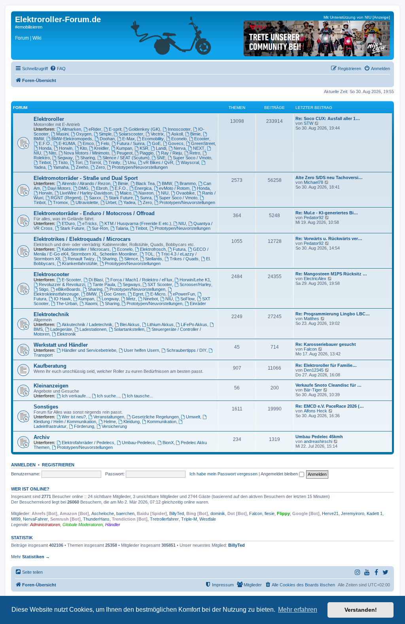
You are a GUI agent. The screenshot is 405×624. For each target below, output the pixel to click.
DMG (83, 188)
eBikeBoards (68, 289)
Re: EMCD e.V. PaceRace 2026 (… (329, 406)
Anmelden (23, 464)
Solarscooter (131, 134)
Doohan (107, 138)
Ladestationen (92, 329)
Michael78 (313, 182)
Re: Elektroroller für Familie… (326, 365)
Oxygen (83, 134)
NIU (164, 193)
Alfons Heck (315, 410)
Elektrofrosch (153, 249)
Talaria (121, 228)
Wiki (37, 38)
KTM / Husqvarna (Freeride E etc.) (137, 223)
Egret (138, 294)
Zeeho (82, 167)
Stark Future (121, 197)
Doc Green (114, 294)
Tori (78, 162)
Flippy (283, 513)
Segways (131, 284)
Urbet (111, 202)
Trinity (114, 162)
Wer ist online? (30, 489)
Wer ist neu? (74, 416)
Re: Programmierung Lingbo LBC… (332, 313)
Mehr (30, 556)
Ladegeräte (61, 329)
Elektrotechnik (51, 314)
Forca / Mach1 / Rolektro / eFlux (141, 279)
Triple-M (189, 519)
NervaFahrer (35, 519)
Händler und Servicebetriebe (89, 350)
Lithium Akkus (160, 324)
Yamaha (60, 167)
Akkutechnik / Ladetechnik (87, 324)
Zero (100, 167)
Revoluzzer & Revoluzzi (62, 284)
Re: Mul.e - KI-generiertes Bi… (326, 212)
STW (308, 123)
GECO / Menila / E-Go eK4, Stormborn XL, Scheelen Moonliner (121, 251)
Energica (142, 188)
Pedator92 (314, 217)
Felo (105, 143)
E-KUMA (67, 143)
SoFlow (187, 298)
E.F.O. (45, 143)
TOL (149, 254)
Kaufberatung (50, 366)
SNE (161, 157)
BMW (167, 183)
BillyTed (176, 513)
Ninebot (150, 298)
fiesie (269, 513)
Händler (112, 524)
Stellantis (153, 258)
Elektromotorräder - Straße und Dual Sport (86, 178)
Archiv (41, 437)
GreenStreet (203, 143)
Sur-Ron (100, 228)
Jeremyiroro (352, 513)
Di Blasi (96, 279)
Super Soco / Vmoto (192, 157)
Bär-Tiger (313, 389)
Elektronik (66, 334)
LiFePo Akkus (194, 324)
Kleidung (131, 421)
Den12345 (314, 370)
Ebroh (102, 188)
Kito (83, 148)
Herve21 (330, 513)
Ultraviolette (87, 202)
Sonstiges (46, 407)
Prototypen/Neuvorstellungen (140, 167)
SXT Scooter (160, 284)
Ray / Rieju (171, 153)
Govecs (176, 143)
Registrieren (58, 464)
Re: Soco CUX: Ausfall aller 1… (327, 118)
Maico (125, 193)
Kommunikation (161, 421)
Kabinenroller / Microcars (86, 249)
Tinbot (45, 162)
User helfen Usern (141, 350)
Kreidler (101, 148)
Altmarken (71, 129)
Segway (65, 157)
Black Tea (145, 183)
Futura (179, 249)
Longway (110, 298)
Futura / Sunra (130, 143)
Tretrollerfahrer (164, 519)
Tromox (60, 202)
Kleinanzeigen (51, 386)
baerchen (125, 513)
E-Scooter (71, 279)
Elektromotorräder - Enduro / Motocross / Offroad (94, 213)
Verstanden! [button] (360, 610)
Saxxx (95, 197)
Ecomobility (153, 138)
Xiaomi (91, 303)
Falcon (310, 349)
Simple (105, 134)
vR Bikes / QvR (158, 162)
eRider (95, 129)
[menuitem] (58, 68)
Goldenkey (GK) (144, 129)
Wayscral (190, 162)
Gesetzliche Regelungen (155, 416)
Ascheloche (102, 513)
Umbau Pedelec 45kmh (319, 436)
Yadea (129, 202)
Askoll (177, 134)
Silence (131, 258)
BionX (168, 442)
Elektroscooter (51, 274)
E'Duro (68, 223)
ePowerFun (184, 294)
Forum (22, 38)
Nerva (179, 148)
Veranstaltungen (108, 416)
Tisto (63, 162)
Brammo (188, 183)
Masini (62, 134)
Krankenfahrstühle (79, 263)
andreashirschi (318, 441)
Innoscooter (179, 129)
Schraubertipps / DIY (186, 350)
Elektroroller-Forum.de (58, 19)
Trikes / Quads (184, 258)
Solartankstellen (129, 329)
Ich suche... (108, 395)
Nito (52, 153)
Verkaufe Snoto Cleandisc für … (328, 385)
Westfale (207, 519)
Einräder (198, 303)
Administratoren (45, 524)
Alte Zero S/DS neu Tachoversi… (329, 177)
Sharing (87, 157)
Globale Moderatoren (82, 524)
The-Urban (66, 303)
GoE (156, 143)
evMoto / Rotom (174, 188)
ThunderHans (96, 519)
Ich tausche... (140, 395)
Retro (194, 153)
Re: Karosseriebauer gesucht (325, 344)
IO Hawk (62, 298)
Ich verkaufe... (75, 395)
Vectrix (157, 134)
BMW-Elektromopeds (71, 138)
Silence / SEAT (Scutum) (126, 157)
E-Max (128, 138)
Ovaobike (185, 193)
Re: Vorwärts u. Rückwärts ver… (328, 238)
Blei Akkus (130, 324)
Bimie (195, 134)
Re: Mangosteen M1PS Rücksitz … (331, 273)
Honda (45, 148)
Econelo (179, 138)
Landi (161, 148)
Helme (110, 421)
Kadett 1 (374, 513)
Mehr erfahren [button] (297, 609)
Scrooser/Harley (195, 284)
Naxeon (145, 193)
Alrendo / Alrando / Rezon (86, 183)
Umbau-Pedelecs (138, 442)
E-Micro (157, 294)
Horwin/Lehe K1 (195, 279)
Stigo (43, 289)
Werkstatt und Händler (61, 345)
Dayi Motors (59, 188)
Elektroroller (49, 119)
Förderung (84, 426)
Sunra (145, 197)
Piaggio (146, 153)
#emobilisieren (28, 27)
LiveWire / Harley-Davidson (86, 193)
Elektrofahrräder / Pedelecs (88, 442)
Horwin (65, 148)
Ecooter (201, 138)
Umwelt (193, 416)
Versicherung (114, 426)
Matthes (311, 318)
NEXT (198, 148)
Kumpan (124, 148)
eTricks (89, 223)
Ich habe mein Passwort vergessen (223, 473)
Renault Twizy (81, 258)
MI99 (16, 519)
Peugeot (124, 153)
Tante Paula (104, 284)
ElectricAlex (315, 278)
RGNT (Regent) (66, 197)
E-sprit (115, 129)
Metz (131, 298)
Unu (132, 162)
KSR (144, 148)
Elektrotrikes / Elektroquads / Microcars (82, 239)
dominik (217, 513)
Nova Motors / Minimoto (86, 153)
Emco (88, 143)
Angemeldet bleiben (280, 473)
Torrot (95, 162)
